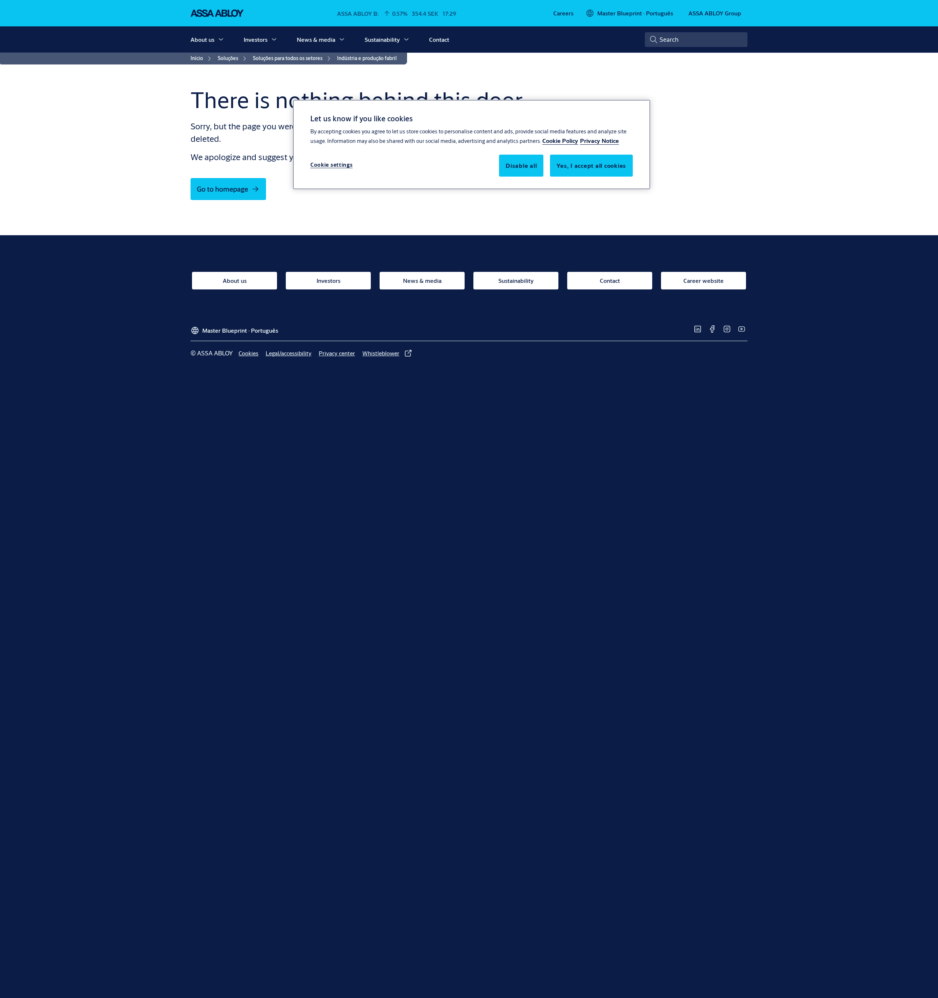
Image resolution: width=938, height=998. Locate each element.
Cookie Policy (560, 140)
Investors (255, 39)
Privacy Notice (599, 140)
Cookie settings (331, 164)
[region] (471, 144)
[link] (563, 13)
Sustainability (382, 39)
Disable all (521, 165)
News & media (316, 39)
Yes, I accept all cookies (591, 165)
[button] (221, 39)
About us (202, 39)
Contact (439, 39)
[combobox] (696, 39)
